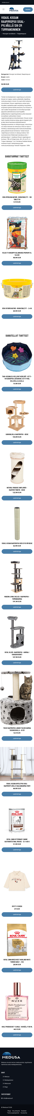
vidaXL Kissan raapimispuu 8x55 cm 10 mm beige (17, 543)
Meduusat (7, 1083)
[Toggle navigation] (3, 9)
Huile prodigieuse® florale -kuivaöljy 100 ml (17, 1027)
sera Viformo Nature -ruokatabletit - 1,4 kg (17, 308)
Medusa (6, 1077)
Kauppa (28, 9)
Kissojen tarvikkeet (9, 34)
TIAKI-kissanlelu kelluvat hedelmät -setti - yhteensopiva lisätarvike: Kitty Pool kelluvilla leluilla (17, 378)
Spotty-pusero (17, 906)
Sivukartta (24, 1113)
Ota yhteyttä (16, 1111)
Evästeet (23, 1111)
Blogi (6, 1087)
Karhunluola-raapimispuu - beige (17, 434)
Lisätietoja (17, 90)
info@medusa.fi (5, 2)
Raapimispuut (21, 34)
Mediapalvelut (8, 1080)
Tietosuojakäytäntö (13, 1113)
